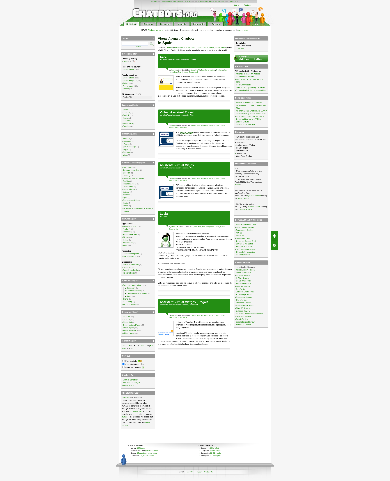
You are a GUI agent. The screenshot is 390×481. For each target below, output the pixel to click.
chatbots (169, 47)
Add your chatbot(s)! (131, 383)
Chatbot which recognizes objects (250, 116)
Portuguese (128, 123)
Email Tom (240, 48)
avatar (124, 417)
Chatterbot (127, 322)
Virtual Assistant (186, 132)
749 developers (216, 450)
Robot (125, 240)
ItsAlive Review (242, 278)
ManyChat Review (243, 273)
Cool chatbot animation (245, 125)
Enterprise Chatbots (244, 247)
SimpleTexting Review (245, 322)
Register (247, 5)
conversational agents (206, 1)
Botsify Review (242, 319)
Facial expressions (208, 70)
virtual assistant (174, 59)
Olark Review (241, 300)
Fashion (126, 181)
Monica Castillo (254, 207)
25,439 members (216, 453)
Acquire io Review (243, 325)
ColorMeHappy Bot (245, 209)
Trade (125, 203)
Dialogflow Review (244, 297)
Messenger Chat (243, 238)
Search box (173, 128)
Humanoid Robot (130, 234)
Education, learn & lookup (133, 178)
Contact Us (208, 472)
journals (148, 450)
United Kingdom (129, 81)
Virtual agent (128, 385)
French (126, 118)
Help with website (243, 85)
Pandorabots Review (245, 305)
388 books (141, 448)
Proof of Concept (130, 304)
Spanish (126, 126)
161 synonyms (215, 455)
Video (186, 72)
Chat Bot (126, 317)
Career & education (131, 170)
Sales (217, 125)
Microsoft (174, 227)
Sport (125, 197)
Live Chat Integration (244, 244)
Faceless (127, 232)
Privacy (199, 472)
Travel (180, 72)
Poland (126, 83)
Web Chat (240, 236)
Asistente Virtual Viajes (177, 165)
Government (128, 187)
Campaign (130, 288)
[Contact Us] (274, 245)
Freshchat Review (243, 303)
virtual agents (167, 1)
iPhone (126, 144)
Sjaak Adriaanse (254, 196)
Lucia (164, 213)
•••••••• (138, 46)
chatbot (164, 59)
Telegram (127, 152)
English (193, 70)
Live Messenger (129, 147)
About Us (190, 472)
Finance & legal (129, 184)
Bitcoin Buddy (243, 198)
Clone (125, 299)
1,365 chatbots (214, 448)
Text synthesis (129, 273)
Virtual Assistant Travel (177, 112)
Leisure (126, 192)
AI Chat (239, 233)
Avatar (222, 227)
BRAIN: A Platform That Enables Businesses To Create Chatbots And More (251, 105)
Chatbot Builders (243, 255)
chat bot (188, 1)
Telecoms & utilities (131, 200)
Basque (126, 110)
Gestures (219, 70)
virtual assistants (178, 1)
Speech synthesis (130, 270)
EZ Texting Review (244, 295)
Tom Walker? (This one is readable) (251, 90)
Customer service (207, 125)
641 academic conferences (147, 453)
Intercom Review (243, 286)
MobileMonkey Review (245, 270)
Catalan (126, 112)
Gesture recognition (131, 254)
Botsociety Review (243, 284)
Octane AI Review (243, 316)
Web (198, 70)
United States (128, 70)
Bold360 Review (243, 311)
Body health (128, 167)
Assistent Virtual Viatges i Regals (184, 302)
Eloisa (237, 185)
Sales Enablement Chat (246, 225)
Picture (126, 237)
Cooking (126, 176)
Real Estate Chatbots (245, 227)
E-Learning (127, 302)
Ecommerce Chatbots (245, 230)
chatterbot (232, 1)
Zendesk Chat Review (245, 292)
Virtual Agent (128, 328)
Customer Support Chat (246, 241)
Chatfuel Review (243, 275)
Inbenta (174, 70)
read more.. (244, 30)
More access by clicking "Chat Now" (251, 88)
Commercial (193, 72)
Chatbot (154, 1)
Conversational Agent (132, 325)
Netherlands (128, 86)
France (126, 89)
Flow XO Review (243, 308)
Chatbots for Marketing (245, 252)
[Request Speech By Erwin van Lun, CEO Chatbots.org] (274, 235)
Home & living (129, 189)
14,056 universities (147, 455)
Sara (163, 56)
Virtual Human (129, 333)
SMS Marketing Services (246, 249)
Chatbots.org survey (156, 30)
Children (126, 173)
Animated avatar (130, 226)
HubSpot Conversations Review (249, 314)
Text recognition (208, 227)
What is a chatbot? (130, 380)
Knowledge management (136, 293)
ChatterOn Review (243, 281)
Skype (125, 150)
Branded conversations (132, 285)
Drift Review (241, 289)
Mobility (126, 195)
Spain (125, 61)
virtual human (219, 1)
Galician (126, 121)
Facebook (127, 141)
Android (126, 139)
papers (155, 450)
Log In (236, 5)
